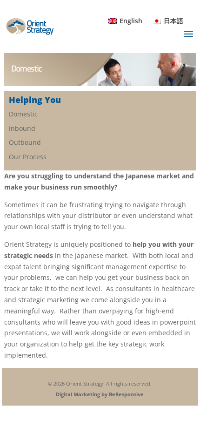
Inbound (22, 128)
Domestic (23, 113)
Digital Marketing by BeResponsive (100, 394)
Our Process (28, 156)
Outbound (25, 142)
